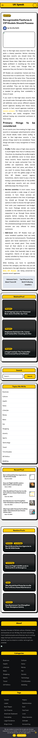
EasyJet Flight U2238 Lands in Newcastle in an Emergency (13, 484)
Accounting (26, 724)
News (4, 419)
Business (5, 392)
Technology (6, 442)
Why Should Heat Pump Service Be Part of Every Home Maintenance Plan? (14, 492)
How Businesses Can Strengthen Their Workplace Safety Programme (15, 501)
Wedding (5, 461)
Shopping (7, 15)
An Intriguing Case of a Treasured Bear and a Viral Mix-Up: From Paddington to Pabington (17, 314)
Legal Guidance (9, 721)
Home (4, 406)
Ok (14, 735)
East (23, 707)
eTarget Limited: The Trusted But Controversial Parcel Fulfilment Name (17, 354)
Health (4, 401)
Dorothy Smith (14, 28)
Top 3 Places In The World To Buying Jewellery (26, 282)
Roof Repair (8, 707)
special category (9, 111)
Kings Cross (8, 724)
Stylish (6, 700)
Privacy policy (21, 735)
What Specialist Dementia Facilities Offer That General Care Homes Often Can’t (15, 510)
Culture (5, 396)
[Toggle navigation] (2, 5)
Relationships (26, 703)
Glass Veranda (27, 717)
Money (4, 415)
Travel (4, 447)
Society (5, 433)
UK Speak (18, 4)
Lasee (6, 703)
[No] (36, 732)
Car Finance (8, 710)
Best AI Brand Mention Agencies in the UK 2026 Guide (14, 475)
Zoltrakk (25, 721)
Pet (3, 424)
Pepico (24, 700)
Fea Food (25, 710)
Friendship (7, 717)
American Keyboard (10, 714)
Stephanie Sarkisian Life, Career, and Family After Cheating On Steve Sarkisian (18, 334)
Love (24, 714)
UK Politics (6, 456)
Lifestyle (5, 410)
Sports (4, 438)
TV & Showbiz (7, 452)
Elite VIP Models (9, 271)
